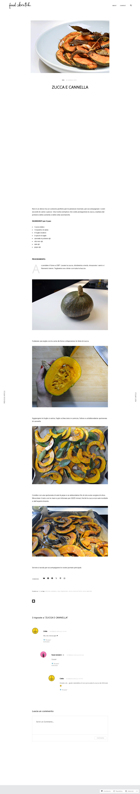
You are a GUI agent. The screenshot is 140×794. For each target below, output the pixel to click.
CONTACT (123, 5)
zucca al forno (77, 591)
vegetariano (64, 591)
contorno (47, 591)
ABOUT (114, 5)
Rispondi (46, 642)
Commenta (100, 738)
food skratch (57, 655)
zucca (70, 591)
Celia (45, 631)
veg (63, 80)
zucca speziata (87, 591)
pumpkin (54, 591)
